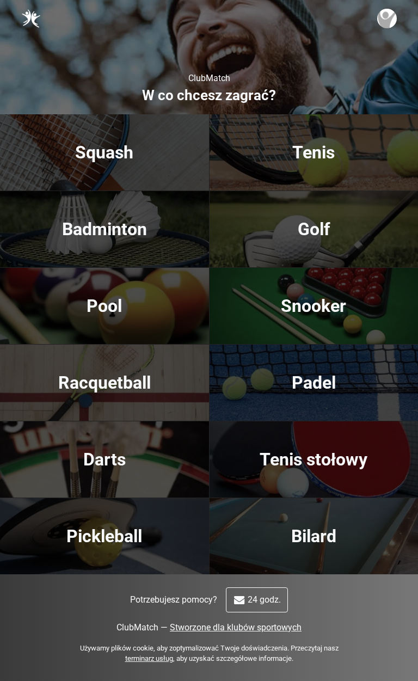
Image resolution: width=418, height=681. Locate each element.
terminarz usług (149, 658)
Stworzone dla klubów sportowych (236, 627)
